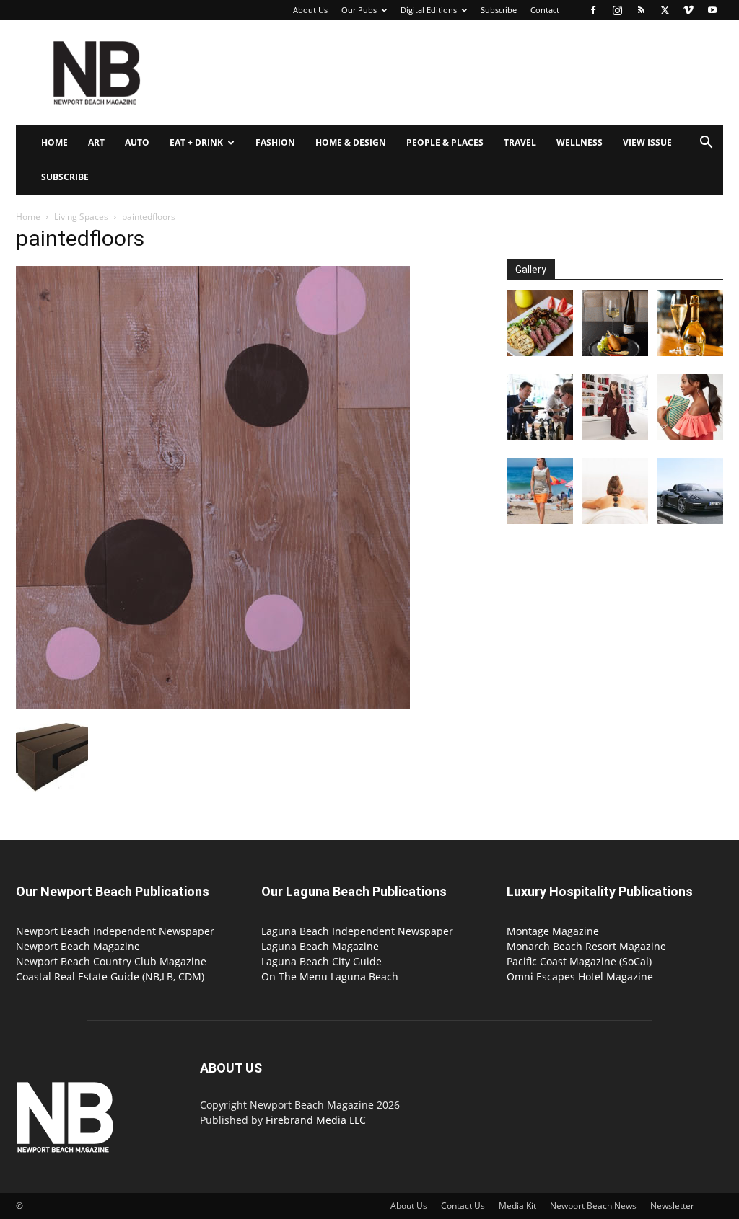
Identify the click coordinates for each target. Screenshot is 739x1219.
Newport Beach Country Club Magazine (111, 961)
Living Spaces (81, 216)
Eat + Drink (196, 142)
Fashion (275, 142)
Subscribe (499, 9)
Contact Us (463, 1206)
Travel (520, 142)
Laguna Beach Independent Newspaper (357, 931)
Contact (544, 9)
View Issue (647, 142)
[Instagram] (617, 10)
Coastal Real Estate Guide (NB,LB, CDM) (110, 976)
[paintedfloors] (213, 705)
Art (96, 142)
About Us (310, 9)
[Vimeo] (688, 10)
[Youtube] (712, 10)
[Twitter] (664, 10)
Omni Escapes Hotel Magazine (580, 976)
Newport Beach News (593, 1206)
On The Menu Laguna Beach (329, 976)
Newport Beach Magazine (78, 946)
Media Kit (517, 1206)
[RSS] (641, 10)
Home (54, 142)
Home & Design (350, 142)
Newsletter (672, 1206)
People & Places (445, 142)
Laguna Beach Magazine (320, 946)
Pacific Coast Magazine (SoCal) (579, 961)
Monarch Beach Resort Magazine (586, 946)
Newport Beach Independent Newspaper (115, 931)
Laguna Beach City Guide (321, 961)
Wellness (579, 142)
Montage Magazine (553, 931)
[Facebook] (593, 10)
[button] (705, 144)
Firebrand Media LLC (316, 1120)
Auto (137, 142)
